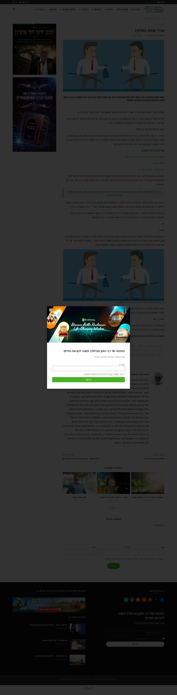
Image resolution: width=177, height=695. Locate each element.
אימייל (122, 365)
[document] (88, 347)
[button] (51, 310)
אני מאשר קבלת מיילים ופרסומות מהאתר (102, 374)
